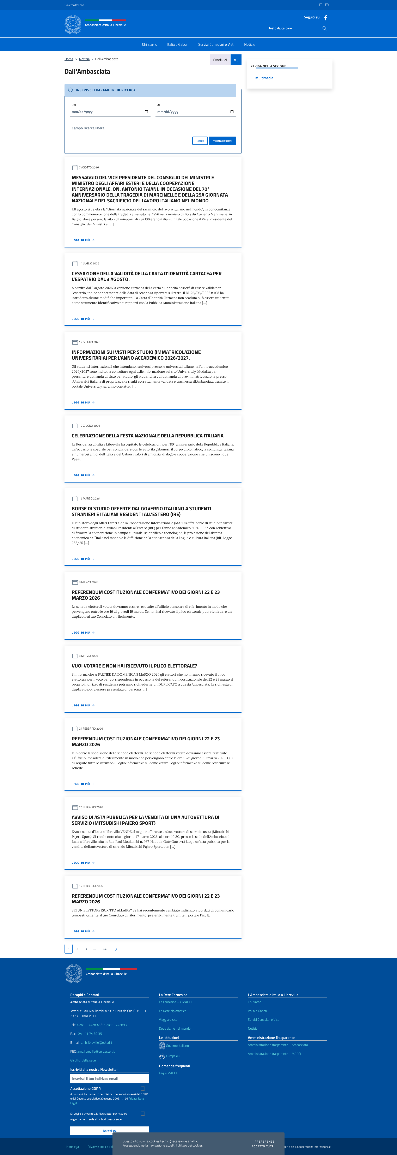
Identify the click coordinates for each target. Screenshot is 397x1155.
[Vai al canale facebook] (324, 17)
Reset (200, 140)
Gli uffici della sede (83, 1060)
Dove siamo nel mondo (174, 1028)
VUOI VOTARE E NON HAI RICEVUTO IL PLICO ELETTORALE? (134, 665)
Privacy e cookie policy (101, 1146)
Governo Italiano (74, 5)
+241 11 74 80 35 (89, 1033)
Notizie (84, 58)
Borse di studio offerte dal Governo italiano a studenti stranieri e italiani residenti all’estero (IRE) (141, 511)
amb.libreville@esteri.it (96, 1042)
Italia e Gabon (257, 1010)
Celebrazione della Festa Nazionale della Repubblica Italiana (148, 435)
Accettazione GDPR (85, 1088)
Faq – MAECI (168, 1073)
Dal (74, 105)
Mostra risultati (222, 140)
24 (104, 949)
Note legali (73, 1146)
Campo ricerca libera (88, 128)
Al (158, 105)
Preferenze (265, 1141)
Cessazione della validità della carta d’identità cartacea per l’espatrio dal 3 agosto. (147, 276)
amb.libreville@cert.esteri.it (96, 1051)
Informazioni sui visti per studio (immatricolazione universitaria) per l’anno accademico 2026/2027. (136, 354)
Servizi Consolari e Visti (263, 1019)
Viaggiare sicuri (169, 1019)
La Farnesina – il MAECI (175, 1001)
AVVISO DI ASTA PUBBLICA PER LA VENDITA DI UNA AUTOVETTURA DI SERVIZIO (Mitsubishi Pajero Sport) (145, 820)
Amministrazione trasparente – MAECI (274, 1053)
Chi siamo (254, 1001)
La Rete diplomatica (172, 1010)
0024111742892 (87, 1024)
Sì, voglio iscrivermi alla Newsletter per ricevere (98, 1113)
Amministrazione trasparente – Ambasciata (278, 1044)
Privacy (133, 1098)
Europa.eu (172, 1055)
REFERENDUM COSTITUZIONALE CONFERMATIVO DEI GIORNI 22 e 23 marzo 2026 (146, 595)
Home (69, 58)
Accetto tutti (263, 1146)
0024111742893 (115, 1024)
